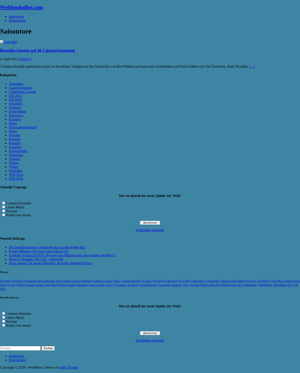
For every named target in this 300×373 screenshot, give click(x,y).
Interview (251, 281)
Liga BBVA (263, 281)
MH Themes (69, 367)
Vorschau (194, 285)
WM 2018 (16, 178)
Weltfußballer (250, 285)
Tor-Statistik (120, 285)
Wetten (13, 167)
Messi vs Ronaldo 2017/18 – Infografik (36, 259)
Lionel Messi (15, 207)
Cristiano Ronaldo (18, 203)
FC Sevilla (184, 281)
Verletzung (176, 285)
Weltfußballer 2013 (283, 285)
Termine (14, 159)
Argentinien (30, 281)
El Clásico (146, 281)
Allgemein (16, 84)
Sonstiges (15, 147)
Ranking (39, 285)
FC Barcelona (170, 281)
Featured (15, 107)
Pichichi (20, 285)
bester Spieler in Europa (68, 281)
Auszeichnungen (20, 88)
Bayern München (46, 281)
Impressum (16, 16)
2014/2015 (17, 281)
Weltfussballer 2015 (232, 285)
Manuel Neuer (292, 281)
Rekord (63, 285)
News (13, 131)
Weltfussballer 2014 (210, 285)
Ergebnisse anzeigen (150, 230)
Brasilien (86, 281)
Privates (14, 135)
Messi (13, 123)
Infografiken (17, 111)
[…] (252, 66)
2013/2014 (5, 281)
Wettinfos (15, 171)
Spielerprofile (18, 151)
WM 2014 (16, 175)
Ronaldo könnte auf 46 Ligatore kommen (37, 50)
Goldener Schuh (227, 281)
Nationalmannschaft (22, 127)
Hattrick (241, 281)
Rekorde (15, 139)
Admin (24, 59)
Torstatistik (164, 285)
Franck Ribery (197, 281)
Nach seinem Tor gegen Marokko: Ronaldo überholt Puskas (50, 263)
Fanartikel (16, 103)
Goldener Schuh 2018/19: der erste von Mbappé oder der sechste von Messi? (62, 255)
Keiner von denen (18, 215)
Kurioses (15, 119)
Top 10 (109, 285)
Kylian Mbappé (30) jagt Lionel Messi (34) (39, 251)
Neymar (11, 211)
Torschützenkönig (148, 285)
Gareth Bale (212, 281)
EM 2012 (15, 95)
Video (186, 285)
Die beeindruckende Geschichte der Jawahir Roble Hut (47, 247)
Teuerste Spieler (97, 285)
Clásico (117, 281)
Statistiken (16, 155)
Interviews (16, 115)
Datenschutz (17, 20)
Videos (13, 163)
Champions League (22, 92)
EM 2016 (15, 99)
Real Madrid (51, 285)
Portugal (30, 285)
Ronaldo (15, 143)
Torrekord (133, 285)
